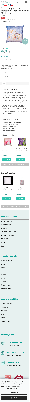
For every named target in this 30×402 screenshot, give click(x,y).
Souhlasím (14, 398)
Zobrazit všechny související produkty (15, 206)
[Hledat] (17, 2)
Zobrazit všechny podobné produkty (15, 164)
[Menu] (26, 2)
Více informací (14, 388)
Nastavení (14, 392)
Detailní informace (5, 68)
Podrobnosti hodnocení (7, 21)
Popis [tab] (3, 83)
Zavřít (10, 73)
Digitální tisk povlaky (15, 122)
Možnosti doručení (6, 60)
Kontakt (3, 278)
